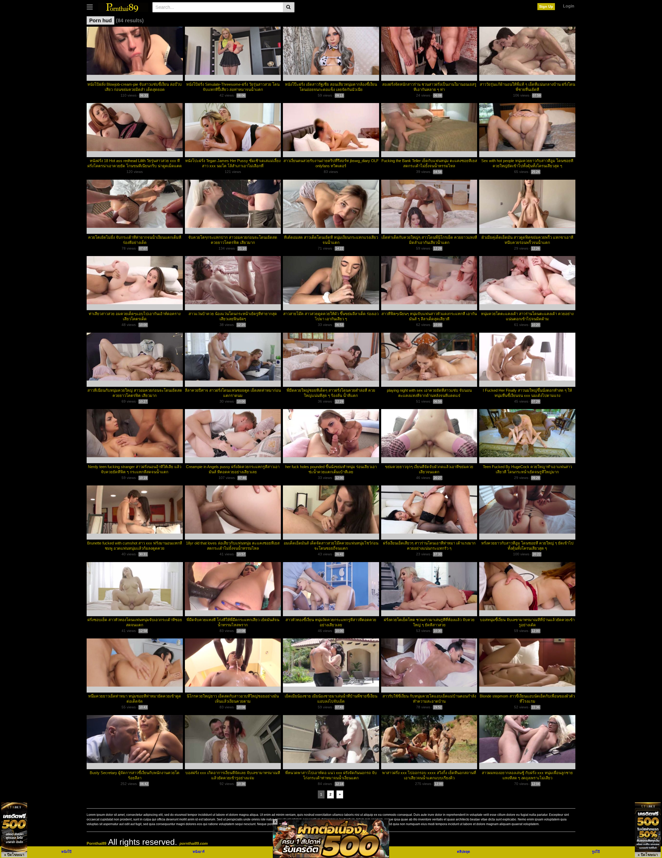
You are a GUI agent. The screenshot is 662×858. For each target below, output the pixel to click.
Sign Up (546, 6)
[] (289, 7)
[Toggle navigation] (92, 6)
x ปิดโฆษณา (14, 855)
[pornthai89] (123, 7)
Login (568, 6)
